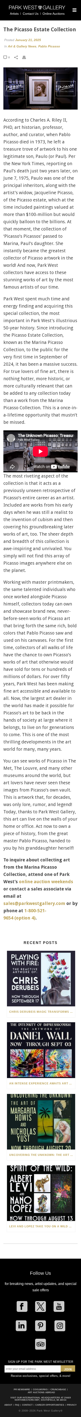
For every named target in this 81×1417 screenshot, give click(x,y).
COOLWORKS (40, 1389)
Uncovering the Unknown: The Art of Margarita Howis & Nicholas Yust (42, 1155)
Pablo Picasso (49, 46)
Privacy (72, 1405)
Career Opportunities (49, 1405)
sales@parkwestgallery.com (34, 903)
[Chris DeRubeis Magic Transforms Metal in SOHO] (41, 978)
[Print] (26, 57)
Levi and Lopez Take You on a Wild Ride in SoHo (42, 1226)
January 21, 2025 (28, 40)
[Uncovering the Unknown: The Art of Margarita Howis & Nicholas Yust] (41, 1122)
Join (68, 1369)
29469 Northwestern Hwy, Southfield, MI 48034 (43, 1398)
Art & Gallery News (22, 46)
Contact (27, 1405)
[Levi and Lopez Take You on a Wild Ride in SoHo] (41, 1193)
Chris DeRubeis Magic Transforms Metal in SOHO (42, 1011)
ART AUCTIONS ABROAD (41, 1392)
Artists (14, 13)
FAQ (17, 1405)
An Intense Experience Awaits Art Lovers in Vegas (42, 1083)
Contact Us (30, 13)
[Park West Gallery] (37, 9)
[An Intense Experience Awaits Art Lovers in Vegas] (41, 1050)
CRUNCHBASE (58, 1389)
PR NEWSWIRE (22, 1389)
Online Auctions (54, 13)
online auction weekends (46, 881)
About (8, 1405)
